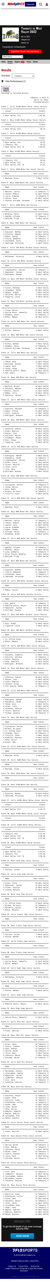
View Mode (5, 76)
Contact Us (12, 1266)
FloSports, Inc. (31, 1255)
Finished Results (19, 47)
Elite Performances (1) (16, 81)
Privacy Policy (23, 1266)
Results (10, 62)
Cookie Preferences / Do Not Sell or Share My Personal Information (23, 1270)
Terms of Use (35, 1266)
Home (4, 62)
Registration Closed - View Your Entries (25, 51)
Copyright (22, 1255)
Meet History (7, 57)
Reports (19, 62)
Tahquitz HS (25, 40)
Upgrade (30, 4)
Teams (29, 62)
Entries (35, 62)
